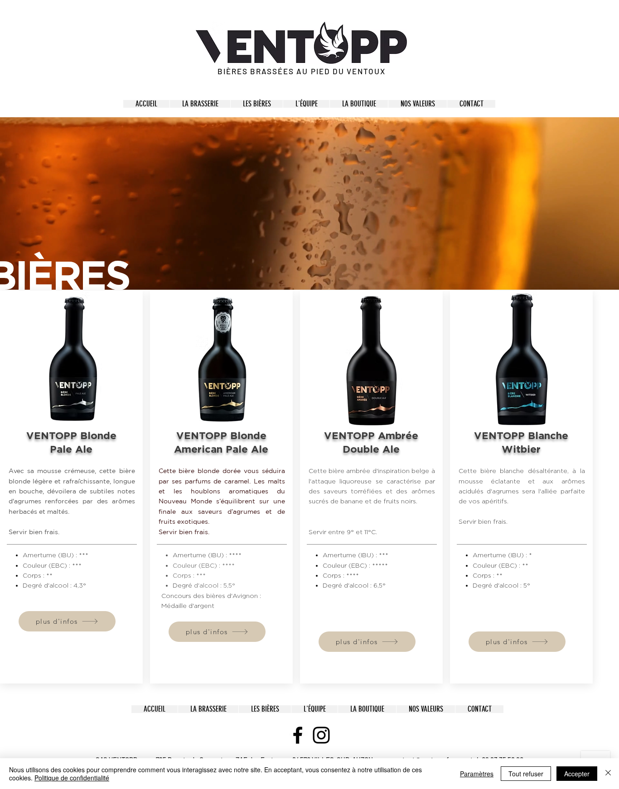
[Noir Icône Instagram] (321, 735)
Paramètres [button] (476, 773)
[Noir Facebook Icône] (297, 735)
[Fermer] (608, 773)
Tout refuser (525, 773)
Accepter (577, 773)
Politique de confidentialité (71, 777)
